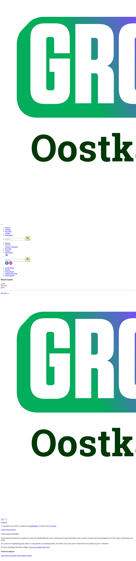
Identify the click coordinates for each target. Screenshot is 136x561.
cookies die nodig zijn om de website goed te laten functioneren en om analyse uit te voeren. (47, 558)
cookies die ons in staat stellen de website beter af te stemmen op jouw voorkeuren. (38, 560)
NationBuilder (33, 526)
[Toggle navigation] (2, 224)
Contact (7, 233)
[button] (6, 256)
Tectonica (53, 526)
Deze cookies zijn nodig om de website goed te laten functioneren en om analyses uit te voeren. (43, 556)
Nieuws (7, 227)
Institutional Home (11, 273)
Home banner (9, 275)
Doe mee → (5, 293)
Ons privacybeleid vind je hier (39, 547)
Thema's (8, 229)
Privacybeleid (11, 530)
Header (7, 270)
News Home (9, 272)
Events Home (9, 268)
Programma (9, 235)
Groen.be (4, 522)
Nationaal (14, 247)
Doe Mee (8, 231)
